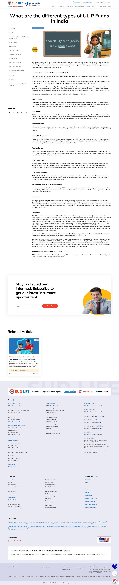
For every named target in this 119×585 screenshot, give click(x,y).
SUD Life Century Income (51, 428)
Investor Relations (12, 493)
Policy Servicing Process (50, 486)
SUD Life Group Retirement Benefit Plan (93, 422)
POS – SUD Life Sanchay (51, 417)
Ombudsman (48, 522)
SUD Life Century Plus (51, 412)
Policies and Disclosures (84, 522)
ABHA (89, 526)
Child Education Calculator (14, 502)
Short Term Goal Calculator (14, 499)
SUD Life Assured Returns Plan (53, 433)
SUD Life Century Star (51, 408)
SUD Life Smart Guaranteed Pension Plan (17, 452)
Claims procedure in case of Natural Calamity (73, 526)
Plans (53, 6)
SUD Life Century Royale (51, 421)
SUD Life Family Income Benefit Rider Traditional (95, 444)
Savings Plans (50, 403)
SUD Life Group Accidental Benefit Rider (93, 434)
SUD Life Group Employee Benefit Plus (93, 428)
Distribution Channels (99, 526)
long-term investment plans (50, 90)
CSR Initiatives (11, 489)
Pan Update (48, 493)
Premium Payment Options (51, 491)
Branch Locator (90, 501)
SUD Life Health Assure (13, 460)
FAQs (87, 483)
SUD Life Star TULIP (12, 430)
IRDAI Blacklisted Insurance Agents (18, 530)
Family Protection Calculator (14, 506)
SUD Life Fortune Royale (13, 466)
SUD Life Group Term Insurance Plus (92, 414)
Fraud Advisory (48, 505)
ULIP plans (35, 165)
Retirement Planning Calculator (15, 509)
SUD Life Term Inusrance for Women (16, 421)
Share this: (12, 108)
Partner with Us (102, 6)
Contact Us (88, 480)
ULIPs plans (80, 141)
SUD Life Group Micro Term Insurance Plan (94, 416)
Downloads (48, 498)
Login (109, 6)
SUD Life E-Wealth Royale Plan (15, 427)
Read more (11, 373)
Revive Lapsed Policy (50, 496)
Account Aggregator (50, 484)
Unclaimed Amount (91, 504)
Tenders (95, 522)
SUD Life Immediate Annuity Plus (15, 443)
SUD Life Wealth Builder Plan (14, 434)
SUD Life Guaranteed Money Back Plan (55, 410)
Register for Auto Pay (50, 489)
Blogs (87, 492)
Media (87, 489)
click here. (43, 207)
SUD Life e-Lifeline (12, 417)
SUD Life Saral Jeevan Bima (14, 415)
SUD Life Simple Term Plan (14, 419)
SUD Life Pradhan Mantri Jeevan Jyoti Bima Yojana (95, 411)
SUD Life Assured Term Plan (14, 408)
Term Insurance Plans (14, 403)
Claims (88, 6)
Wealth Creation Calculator (14, 504)
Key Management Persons (14, 486)
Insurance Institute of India (35, 522)
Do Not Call (103, 522)
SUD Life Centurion (50, 431)
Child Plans (11, 464)
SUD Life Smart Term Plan (14, 412)
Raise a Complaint (49, 503)
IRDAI (10, 522)
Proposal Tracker (49, 482)
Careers (94, 6)
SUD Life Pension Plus (13, 450)
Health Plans (12, 456)
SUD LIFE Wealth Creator (13, 432)
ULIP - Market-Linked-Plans (16, 425)
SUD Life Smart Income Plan (52, 405)
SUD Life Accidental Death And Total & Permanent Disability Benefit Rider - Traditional (95, 441)
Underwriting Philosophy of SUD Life (18, 526)
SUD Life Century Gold (51, 419)
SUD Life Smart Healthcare (14, 458)
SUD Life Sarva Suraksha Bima (15, 405)
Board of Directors (12, 484)
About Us (69, 6)
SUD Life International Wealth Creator (16, 437)
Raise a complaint (90, 507)
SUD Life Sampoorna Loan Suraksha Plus (93, 405)
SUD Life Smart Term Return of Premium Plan (18, 410)
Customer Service (79, 6)
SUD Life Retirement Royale (14, 447)
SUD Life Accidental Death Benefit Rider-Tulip (94, 450)
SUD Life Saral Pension (13, 445)
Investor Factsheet (91, 498)
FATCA (46, 500)
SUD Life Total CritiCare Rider (91, 452)
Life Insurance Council (20, 522)
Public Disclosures (12, 491)
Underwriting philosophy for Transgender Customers (45, 526)
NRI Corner (62, 6)
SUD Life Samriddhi (50, 415)
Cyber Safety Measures (50, 507)
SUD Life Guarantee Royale (52, 426)
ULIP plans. (95, 118)
